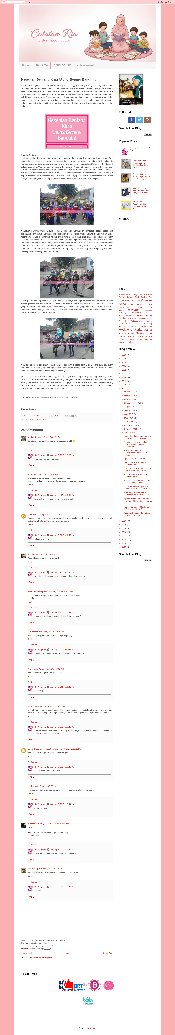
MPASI (130, 318)
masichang (33, 869)
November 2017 (131, 395)
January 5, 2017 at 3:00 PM (51, 869)
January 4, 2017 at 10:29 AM (51, 632)
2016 (124, 521)
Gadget (132, 307)
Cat (150, 297)
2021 (124, 374)
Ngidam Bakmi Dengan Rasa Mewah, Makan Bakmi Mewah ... (138, 500)
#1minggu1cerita (124, 294)
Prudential (134, 326)
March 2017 (129, 425)
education (129, 342)
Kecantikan (148, 310)
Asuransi (147, 294)
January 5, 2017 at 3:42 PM (62, 687)
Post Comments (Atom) (43, 958)
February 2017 (131, 429)
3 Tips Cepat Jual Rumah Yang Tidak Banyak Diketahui (137, 481)
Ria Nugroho (40, 455)
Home (26, 65)
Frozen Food (124, 307)
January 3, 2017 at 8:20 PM (46, 474)
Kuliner (133, 315)
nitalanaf (32, 437)
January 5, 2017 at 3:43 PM (62, 727)
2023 (124, 366)
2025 (124, 359)
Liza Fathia (33, 632)
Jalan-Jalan (133, 310)
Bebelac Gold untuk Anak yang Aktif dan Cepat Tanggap (141, 176)
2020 (124, 377)
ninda (30, 474)
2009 (124, 547)
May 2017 (128, 418)
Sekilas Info (41, 420)
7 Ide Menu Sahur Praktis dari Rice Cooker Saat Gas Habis (140, 163)
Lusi (30, 786)
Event (130, 304)
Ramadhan (147, 326)
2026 (124, 355)
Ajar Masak (33, 669)
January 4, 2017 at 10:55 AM (52, 706)
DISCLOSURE (62, 65)
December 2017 (131, 392)
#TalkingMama (136, 295)
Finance (148, 304)
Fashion (139, 304)
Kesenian (32, 420)
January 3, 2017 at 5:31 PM (49, 437)
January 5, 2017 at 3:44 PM (62, 804)
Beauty (130, 297)
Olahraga (134, 321)
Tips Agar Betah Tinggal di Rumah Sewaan (135, 463)
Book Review (141, 297)
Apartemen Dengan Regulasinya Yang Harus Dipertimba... (135, 452)
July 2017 (128, 410)
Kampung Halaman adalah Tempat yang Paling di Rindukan (135, 444)
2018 (124, 385)
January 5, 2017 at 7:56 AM (44, 786)
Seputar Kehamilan (129, 336)
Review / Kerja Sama (135, 329)
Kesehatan (137, 312)
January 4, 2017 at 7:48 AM (43, 554)
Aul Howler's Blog (36, 823)
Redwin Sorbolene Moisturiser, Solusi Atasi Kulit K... (137, 508)
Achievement (85, 65)
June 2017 (129, 414)
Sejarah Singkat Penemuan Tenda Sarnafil (135, 475)
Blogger (92, 1028)
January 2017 (130, 433)
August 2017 (130, 407)
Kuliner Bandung (144, 315)
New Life (124, 321)
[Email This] (65, 416)
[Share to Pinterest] (75, 416)
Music (149, 318)
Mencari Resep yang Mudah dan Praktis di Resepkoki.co (137, 487)
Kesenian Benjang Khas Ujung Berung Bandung (137, 514)
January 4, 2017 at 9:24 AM (61, 592)
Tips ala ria (146, 336)
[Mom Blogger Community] (109, 991)
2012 (124, 536)
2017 (124, 388)
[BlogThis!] (67, 416)
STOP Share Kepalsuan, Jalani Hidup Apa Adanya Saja (140, 205)
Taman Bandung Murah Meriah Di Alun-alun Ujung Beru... (137, 437)
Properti (122, 326)
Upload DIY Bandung (127, 339)
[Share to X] (70, 416)
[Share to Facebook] (72, 416)
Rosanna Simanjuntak (38, 592)
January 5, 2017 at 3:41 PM (62, 612)
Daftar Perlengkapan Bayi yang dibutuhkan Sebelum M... (137, 469)
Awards (122, 297)
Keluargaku (124, 313)
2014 (124, 528)
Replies (33, 450)
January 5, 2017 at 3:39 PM (62, 455)
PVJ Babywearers (135, 324)
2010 (124, 543)
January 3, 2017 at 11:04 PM (49, 514)
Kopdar (122, 315)
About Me (41, 65)
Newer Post (27, 953)
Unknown (32, 514)
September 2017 (131, 403)
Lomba (122, 318)
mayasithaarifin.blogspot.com (42, 749)
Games (140, 307)
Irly (29, 554)
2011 (124, 539)
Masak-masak (140, 318)
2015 (124, 524)
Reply (30, 445)
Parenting (147, 324)
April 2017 (129, 421)
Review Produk (127, 333)
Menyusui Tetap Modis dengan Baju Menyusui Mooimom (141, 190)
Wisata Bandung (144, 339)
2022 (124, 370)
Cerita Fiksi (135, 301)
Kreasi (127, 315)
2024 (124, 362)
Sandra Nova (34, 706)
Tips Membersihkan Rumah (136, 459)
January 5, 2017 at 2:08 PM (57, 823)
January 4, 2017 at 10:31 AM (51, 669)
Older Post (107, 953)
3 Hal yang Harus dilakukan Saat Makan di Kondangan (136, 493)
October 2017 (130, 399)
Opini (141, 321)
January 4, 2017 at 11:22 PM (68, 749)
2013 (124, 532)
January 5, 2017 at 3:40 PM (62, 535)
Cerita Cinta (124, 301)
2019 (124, 381)
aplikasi (122, 342)
